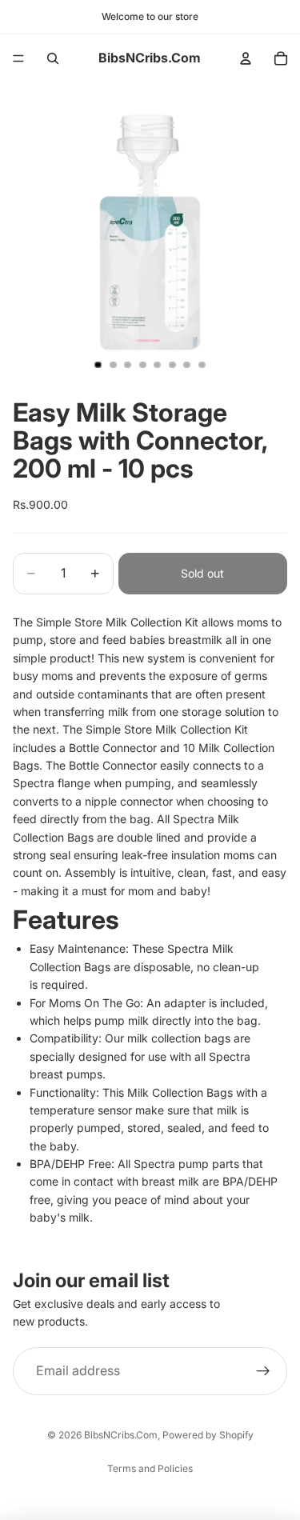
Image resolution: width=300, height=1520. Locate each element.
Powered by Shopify (208, 1435)
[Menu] (18, 58)
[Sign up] (263, 1370)
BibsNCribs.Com (121, 1435)
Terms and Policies (150, 1468)
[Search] (52, 58)
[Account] (245, 58)
